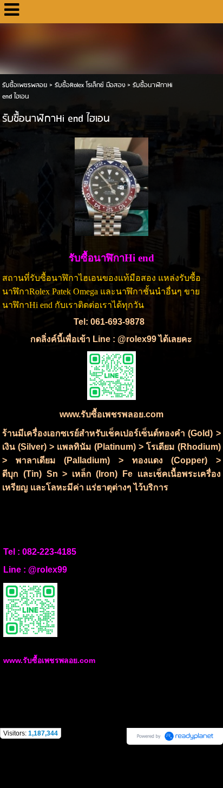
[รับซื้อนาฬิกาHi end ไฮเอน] (112, 185)
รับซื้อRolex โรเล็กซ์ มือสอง (90, 85)
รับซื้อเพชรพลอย (24, 85)
